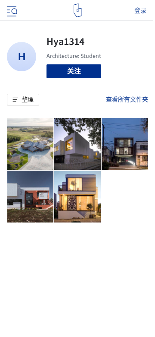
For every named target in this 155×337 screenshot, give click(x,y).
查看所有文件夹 (127, 99)
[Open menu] (11, 10)
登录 (140, 10)
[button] (23, 100)
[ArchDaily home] (78, 10)
